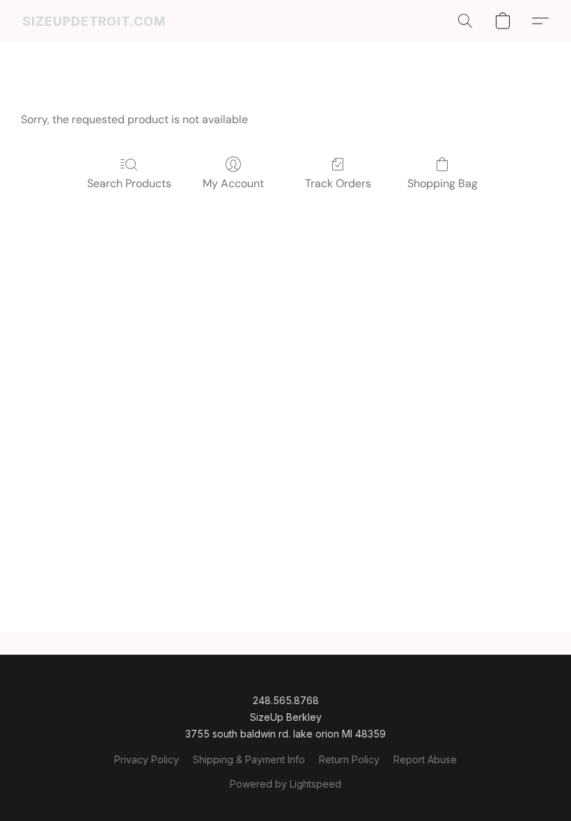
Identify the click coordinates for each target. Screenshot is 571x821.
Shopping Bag (442, 183)
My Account (233, 183)
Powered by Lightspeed (285, 784)
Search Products (129, 183)
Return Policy (349, 759)
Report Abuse (425, 759)
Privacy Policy (146, 759)
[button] (94, 21)
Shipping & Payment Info (249, 759)
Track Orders (338, 183)
